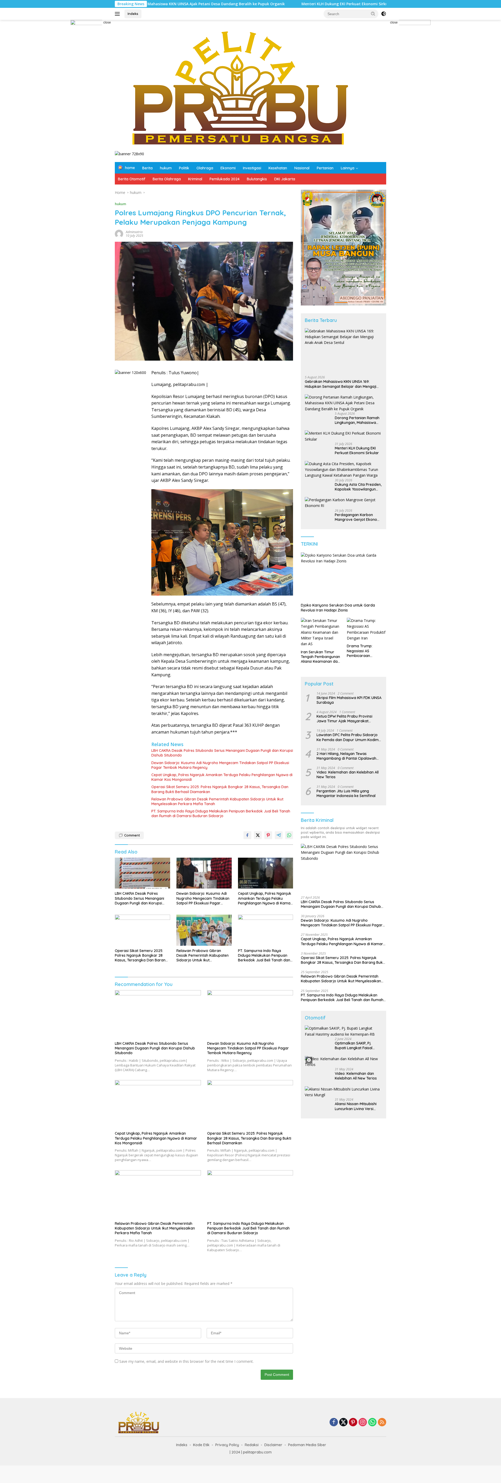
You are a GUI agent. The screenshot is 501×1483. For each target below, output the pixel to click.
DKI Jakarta (284, 179)
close (107, 22)
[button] (373, 13)
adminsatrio (134, 232)
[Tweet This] (258, 835)
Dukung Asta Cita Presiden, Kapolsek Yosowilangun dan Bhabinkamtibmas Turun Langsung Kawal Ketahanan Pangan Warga (358, 487)
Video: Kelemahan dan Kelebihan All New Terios (348, 774)
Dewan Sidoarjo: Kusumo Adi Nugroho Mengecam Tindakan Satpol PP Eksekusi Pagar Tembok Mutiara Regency (220, 765)
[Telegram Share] (279, 835)
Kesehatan (278, 168)
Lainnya (347, 168)
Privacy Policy (227, 1444)
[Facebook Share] (247, 835)
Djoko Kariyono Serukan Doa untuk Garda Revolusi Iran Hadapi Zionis (338, 607)
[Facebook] (334, 1422)
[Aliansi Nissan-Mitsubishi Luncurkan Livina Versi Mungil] (343, 1092)
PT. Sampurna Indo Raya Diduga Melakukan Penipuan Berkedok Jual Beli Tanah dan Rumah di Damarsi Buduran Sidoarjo (220, 813)
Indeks (133, 13)
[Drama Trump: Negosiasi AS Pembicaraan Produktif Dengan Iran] (366, 629)
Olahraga (204, 168)
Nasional (301, 168)
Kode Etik (201, 1444)
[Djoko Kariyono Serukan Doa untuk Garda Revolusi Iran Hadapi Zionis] (343, 576)
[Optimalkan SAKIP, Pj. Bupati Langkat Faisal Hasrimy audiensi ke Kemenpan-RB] (343, 1031)
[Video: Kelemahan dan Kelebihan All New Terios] (343, 1062)
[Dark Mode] (383, 13)
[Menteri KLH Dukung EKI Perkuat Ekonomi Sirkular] (343, 436)
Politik (184, 168)
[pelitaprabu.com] (238, 87)
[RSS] (382, 1422)
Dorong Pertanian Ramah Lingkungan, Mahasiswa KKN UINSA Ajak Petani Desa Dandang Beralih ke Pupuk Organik (357, 420)
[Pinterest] (353, 1422)
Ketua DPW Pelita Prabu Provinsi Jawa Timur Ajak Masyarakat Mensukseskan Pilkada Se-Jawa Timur (344, 718)
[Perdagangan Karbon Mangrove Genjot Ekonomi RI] (343, 503)
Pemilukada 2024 (225, 179)
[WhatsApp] (372, 1422)
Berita (147, 168)
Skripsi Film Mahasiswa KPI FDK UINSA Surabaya (349, 700)
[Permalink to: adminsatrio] (119, 233)
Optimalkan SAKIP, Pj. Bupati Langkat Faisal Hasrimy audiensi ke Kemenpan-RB (353, 1045)
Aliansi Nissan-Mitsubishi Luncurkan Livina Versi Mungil (356, 1106)
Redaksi (252, 1444)
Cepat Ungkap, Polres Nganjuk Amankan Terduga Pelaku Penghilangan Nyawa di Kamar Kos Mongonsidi (222, 777)
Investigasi (252, 168)
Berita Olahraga (167, 179)
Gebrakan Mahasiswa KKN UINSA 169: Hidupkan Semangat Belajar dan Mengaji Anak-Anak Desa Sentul (340, 384)
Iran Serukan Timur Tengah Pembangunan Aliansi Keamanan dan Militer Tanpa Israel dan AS (320, 657)
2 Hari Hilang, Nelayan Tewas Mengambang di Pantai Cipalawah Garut (346, 756)
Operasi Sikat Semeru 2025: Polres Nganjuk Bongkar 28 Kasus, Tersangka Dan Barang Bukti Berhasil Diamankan (219, 789)
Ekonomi (228, 168)
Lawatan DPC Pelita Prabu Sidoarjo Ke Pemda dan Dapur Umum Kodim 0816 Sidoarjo (348, 737)
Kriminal (195, 179)
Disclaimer (273, 1444)
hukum (166, 168)
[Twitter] (343, 1422)
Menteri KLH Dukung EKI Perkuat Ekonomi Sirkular (284, 4)
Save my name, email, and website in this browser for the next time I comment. (186, 1361)
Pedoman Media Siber (307, 1444)
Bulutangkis (257, 179)
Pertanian (325, 168)
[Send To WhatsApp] (289, 835)
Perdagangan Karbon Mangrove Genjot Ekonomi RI (358, 517)
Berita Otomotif (131, 179)
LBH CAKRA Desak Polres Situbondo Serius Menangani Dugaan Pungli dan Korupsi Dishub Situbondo (222, 753)
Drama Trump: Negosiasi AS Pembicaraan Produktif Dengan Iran (366, 651)
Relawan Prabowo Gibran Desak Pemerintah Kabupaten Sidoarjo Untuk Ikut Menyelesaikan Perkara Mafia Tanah (217, 801)
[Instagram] (363, 1422)
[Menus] (118, 13)
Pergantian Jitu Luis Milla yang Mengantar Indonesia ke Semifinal (346, 793)
